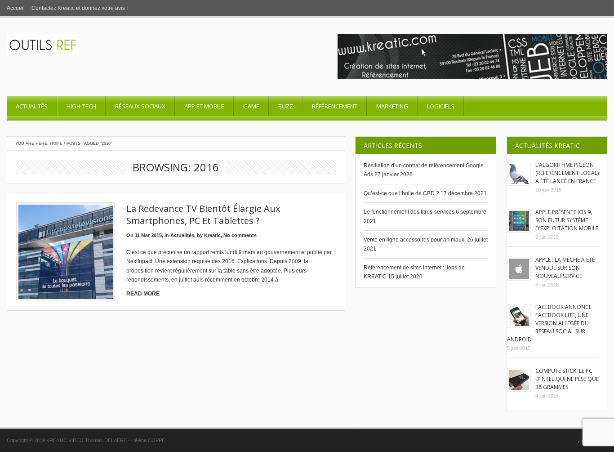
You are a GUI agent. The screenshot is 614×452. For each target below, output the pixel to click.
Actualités (32, 106)
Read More (143, 294)
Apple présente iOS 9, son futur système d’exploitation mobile (566, 220)
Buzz (285, 106)
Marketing (392, 106)
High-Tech (81, 106)
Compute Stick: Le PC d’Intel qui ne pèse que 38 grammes (567, 379)
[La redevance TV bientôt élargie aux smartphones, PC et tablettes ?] (65, 251)
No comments (240, 235)
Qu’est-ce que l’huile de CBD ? (401, 193)
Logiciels (440, 106)
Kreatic (212, 235)
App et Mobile (204, 106)
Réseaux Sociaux (140, 106)
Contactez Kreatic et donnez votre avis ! (79, 8)
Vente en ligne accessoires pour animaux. (415, 240)
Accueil (16, 8)
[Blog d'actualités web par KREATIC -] (43, 54)
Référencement (334, 106)
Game (251, 106)
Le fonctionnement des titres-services (409, 212)
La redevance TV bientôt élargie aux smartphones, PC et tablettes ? (203, 214)
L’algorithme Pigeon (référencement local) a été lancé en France (567, 173)
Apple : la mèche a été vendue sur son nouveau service (565, 268)
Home (56, 143)
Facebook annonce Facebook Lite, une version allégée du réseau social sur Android (549, 323)
